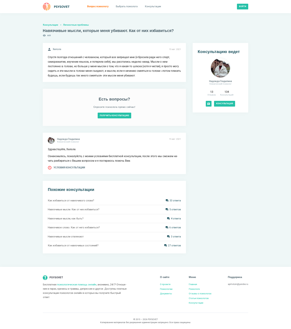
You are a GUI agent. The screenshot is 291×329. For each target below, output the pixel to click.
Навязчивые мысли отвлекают (66, 236)
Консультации (50, 25)
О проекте (165, 284)
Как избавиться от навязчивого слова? (71, 200)
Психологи (194, 289)
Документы (166, 293)
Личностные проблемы (76, 25)
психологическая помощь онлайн (76, 284)
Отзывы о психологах (200, 293)
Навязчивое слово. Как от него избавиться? (74, 227)
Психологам (166, 289)
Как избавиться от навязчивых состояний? (73, 245)
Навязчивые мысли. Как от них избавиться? (73, 209)
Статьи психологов (199, 298)
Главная (193, 284)
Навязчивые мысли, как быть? (66, 218)
